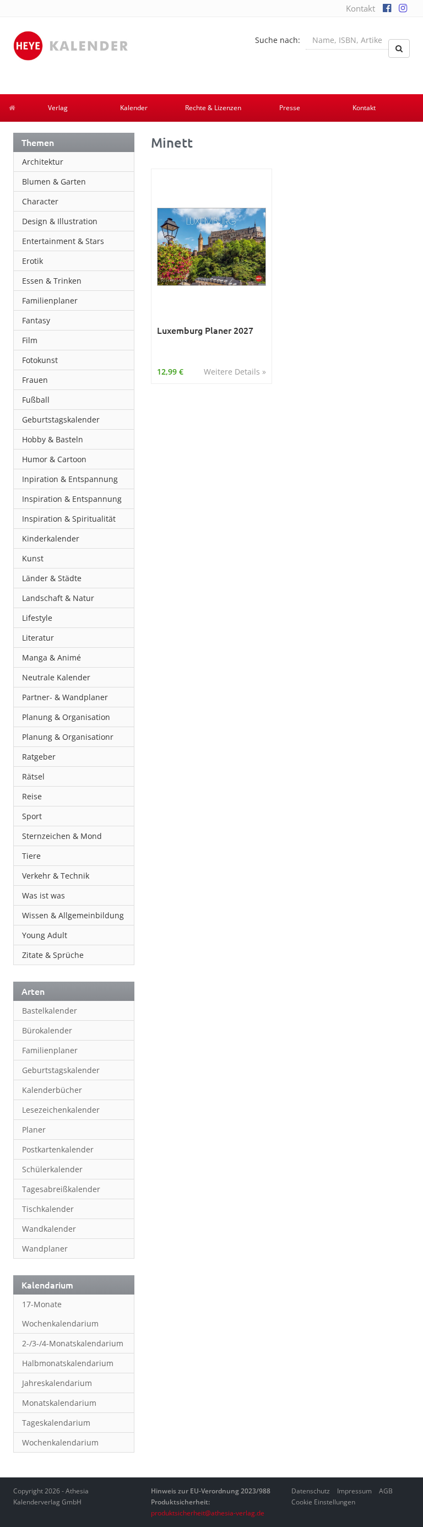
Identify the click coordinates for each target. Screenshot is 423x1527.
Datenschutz (310, 1491)
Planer (34, 1129)
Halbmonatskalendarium (67, 1363)
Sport (32, 816)
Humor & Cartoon (54, 459)
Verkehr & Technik (55, 875)
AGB (386, 1491)
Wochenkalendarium (60, 1442)
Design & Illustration (59, 221)
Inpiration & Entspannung (70, 479)
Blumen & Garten (54, 181)
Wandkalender (49, 1228)
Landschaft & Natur (58, 598)
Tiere (31, 856)
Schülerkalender (52, 1169)
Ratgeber (39, 756)
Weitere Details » (235, 371)
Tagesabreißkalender (61, 1189)
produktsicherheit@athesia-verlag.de (207, 1513)
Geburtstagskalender (61, 419)
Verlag (58, 107)
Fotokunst (40, 360)
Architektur (42, 161)
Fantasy (36, 320)
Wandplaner (45, 1248)
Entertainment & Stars (63, 241)
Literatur (38, 637)
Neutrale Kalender (56, 677)
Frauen (35, 380)
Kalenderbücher (52, 1090)
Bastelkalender (49, 1010)
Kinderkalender (50, 538)
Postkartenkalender (58, 1149)
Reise (32, 796)
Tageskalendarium (56, 1422)
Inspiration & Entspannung (72, 499)
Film (29, 340)
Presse (289, 107)
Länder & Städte (52, 578)
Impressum (354, 1491)
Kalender (134, 107)
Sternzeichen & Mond (62, 836)
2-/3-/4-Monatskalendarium (72, 1343)
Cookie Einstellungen (323, 1502)
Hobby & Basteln (52, 439)
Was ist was (43, 895)
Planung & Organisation (66, 717)
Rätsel (33, 776)
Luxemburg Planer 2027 (205, 330)
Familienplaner (50, 300)
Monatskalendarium (59, 1403)
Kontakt (360, 8)
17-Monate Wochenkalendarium (60, 1314)
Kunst (33, 558)
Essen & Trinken (52, 280)
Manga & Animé (51, 657)
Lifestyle (37, 618)
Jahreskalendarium (57, 1383)
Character (40, 201)
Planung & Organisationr (67, 737)
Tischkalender (48, 1209)
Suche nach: (277, 40)
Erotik (32, 261)
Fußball (36, 399)
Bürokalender (47, 1030)
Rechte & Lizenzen (213, 107)
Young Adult (44, 935)
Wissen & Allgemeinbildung (73, 915)
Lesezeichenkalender (61, 1109)
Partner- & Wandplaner (65, 697)
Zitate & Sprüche (53, 955)
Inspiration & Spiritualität (69, 518)
